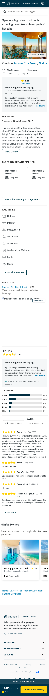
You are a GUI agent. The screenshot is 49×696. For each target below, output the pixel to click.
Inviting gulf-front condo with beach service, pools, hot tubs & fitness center (17, 568)
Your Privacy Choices (29, 672)
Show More (10, 512)
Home (5, 591)
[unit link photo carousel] (20, 552)
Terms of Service (24, 667)
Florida (42, 63)
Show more (10, 151)
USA (12, 591)
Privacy (42, 664)
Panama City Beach (25, 63)
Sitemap (28, 664)
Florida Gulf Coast (33, 591)
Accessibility (14, 672)
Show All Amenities (14, 272)
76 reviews (25, 84)
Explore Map (38, 300)
